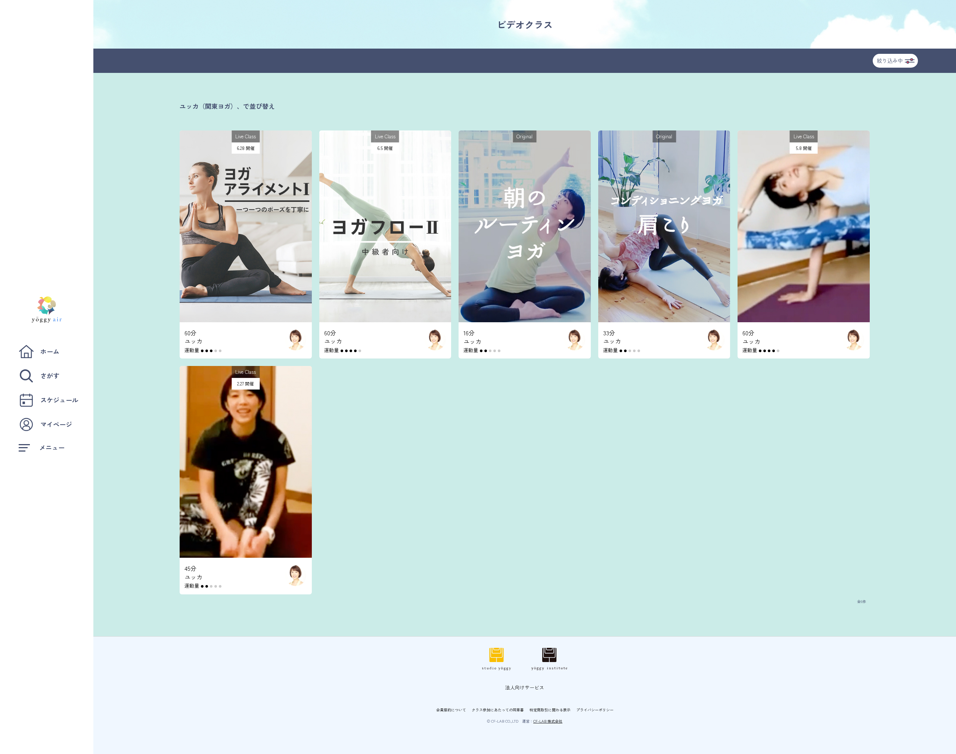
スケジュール (59, 399)
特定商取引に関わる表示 (550, 710)
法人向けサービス (524, 687)
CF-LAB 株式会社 (547, 721)
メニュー (52, 447)
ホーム (49, 351)
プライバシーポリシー (595, 710)
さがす (49, 375)
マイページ (56, 424)
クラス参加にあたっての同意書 (498, 710)
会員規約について (451, 710)
